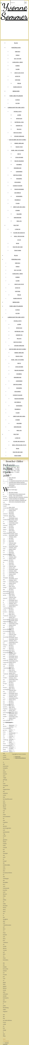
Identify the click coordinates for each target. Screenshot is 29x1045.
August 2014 (12, 662)
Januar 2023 (12, 544)
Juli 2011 (11, 719)
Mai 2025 (11, 513)
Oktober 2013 (12, 678)
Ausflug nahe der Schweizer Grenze (18, 497)
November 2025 (13, 509)
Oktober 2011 (12, 715)
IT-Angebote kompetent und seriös (18, 480)
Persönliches (16, 47)
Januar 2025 (12, 516)
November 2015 (13, 639)
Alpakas (17, 99)
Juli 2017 (11, 608)
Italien (17, 203)
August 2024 (12, 524)
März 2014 (12, 670)
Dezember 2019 (13, 578)
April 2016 (11, 631)
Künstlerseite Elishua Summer (17, 482)
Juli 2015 (11, 645)
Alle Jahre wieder (13, 492)
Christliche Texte (19, 72)
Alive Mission (12, 477)
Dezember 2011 (13, 712)
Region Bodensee (19, 189)
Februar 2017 (12, 616)
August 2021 (12, 558)
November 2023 (13, 535)
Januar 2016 (12, 636)
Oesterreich (17, 192)
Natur (10, 742)
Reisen (11, 745)
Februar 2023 (12, 543)
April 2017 (11, 612)
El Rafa (11, 479)
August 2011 (12, 718)
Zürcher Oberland (19, 136)
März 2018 (12, 595)
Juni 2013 (11, 684)
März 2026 (12, 507)
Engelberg (19, 178)
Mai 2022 (11, 552)
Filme (10, 731)
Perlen (19, 83)
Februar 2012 (12, 709)
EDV (10, 728)
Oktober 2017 (12, 603)
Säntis (19, 154)
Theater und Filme (18, 247)
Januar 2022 (12, 555)
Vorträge (17, 80)
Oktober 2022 (12, 547)
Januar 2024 (12, 532)
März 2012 (12, 707)
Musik (17, 243)
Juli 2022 (11, 550)
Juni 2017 (11, 609)
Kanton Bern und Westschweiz (17, 139)
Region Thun (19, 147)
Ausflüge (11, 726)
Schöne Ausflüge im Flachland (16, 498)
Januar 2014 (12, 673)
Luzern (19, 115)
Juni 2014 (11, 665)
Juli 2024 (11, 526)
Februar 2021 (12, 566)
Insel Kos (19, 221)
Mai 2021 (11, 563)
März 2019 (12, 586)
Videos (11, 751)
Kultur (16, 225)
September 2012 (13, 698)
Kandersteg (19, 125)
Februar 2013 (12, 690)
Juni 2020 (11, 577)
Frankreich (18, 200)
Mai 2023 (11, 541)
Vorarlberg (19, 196)
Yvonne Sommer (6, 1043)
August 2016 (12, 625)
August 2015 (12, 643)
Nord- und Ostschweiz (17, 150)
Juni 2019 (11, 585)
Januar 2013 (12, 692)
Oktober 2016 (12, 622)
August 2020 (12, 574)
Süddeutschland (17, 185)
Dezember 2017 (13, 600)
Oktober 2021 (12, 557)
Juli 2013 (11, 682)
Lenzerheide (19, 171)
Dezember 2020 (13, 569)
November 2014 (13, 657)
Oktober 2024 (12, 521)
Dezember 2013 (13, 674)
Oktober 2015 (12, 640)
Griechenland (17, 217)
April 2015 (11, 650)
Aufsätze (17, 76)
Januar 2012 (12, 710)
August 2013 (12, 681)
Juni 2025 (11, 512)
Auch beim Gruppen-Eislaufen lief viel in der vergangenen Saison (17, 500)
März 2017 (12, 614)
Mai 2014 (11, 667)
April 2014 (11, 668)
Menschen (16, 91)
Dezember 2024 (13, 518)
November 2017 (13, 602)
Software (11, 747)
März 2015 (12, 651)
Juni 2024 (11, 527)
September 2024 (13, 523)
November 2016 (13, 620)
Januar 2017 (12, 617)
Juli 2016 (11, 626)
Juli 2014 (11, 664)
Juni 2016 (11, 628)
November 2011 (13, 713)
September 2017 (13, 605)
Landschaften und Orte (16, 107)
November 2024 (13, 519)
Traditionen (17, 250)
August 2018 (12, 588)
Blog (16, 43)
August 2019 (12, 583)
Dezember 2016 (13, 619)
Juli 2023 (11, 538)
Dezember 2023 (13, 533)
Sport (10, 750)
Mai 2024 (11, 529)
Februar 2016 (12, 634)
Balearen (19, 214)
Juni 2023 (11, 540)
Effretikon (19, 118)
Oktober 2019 (12, 580)
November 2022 (13, 546)
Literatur (17, 229)
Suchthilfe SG (12, 487)
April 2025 (11, 515)
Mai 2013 (11, 685)
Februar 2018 (12, 597)
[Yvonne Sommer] (14, 16)
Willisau (19, 129)
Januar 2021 (12, 567)
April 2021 (11, 564)
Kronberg (19, 164)
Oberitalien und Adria (19, 207)
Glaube (17, 69)
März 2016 (12, 633)
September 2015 (13, 642)
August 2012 (12, 699)
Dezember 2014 (13, 656)
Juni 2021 (11, 561)
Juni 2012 (11, 702)
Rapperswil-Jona (19, 122)
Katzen (18, 103)
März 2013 (12, 688)
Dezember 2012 (13, 693)
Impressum (17, 756)
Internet (11, 736)
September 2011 (13, 716)
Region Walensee (19, 161)
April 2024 (11, 530)
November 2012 (13, 695)
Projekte (11, 744)
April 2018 (11, 594)
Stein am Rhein (19, 157)
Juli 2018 (11, 589)
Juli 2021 (11, 560)
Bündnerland (17, 168)
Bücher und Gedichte (19, 232)
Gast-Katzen (17, 58)
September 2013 (13, 679)
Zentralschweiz (17, 175)
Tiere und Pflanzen (16, 96)
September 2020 (13, 572)
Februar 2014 (12, 671)
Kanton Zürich (18, 132)
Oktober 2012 (12, 696)
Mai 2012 (11, 704)
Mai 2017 (11, 611)
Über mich (17, 51)
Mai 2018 (11, 592)
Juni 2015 (11, 647)
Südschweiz (17, 182)
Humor (11, 734)
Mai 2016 (11, 629)
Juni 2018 (11, 591)
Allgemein (11, 725)
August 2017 (12, 606)
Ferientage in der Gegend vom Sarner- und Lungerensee (17, 494)
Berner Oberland (19, 143)
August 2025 (12, 510)
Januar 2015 (12, 654)
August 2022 (12, 549)
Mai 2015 (11, 648)
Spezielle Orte (17, 111)
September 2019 (13, 581)
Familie (17, 55)
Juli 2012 (11, 701)
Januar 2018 (12, 598)
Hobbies (18, 65)
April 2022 (11, 554)
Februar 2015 (12, 653)
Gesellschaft (12, 733)
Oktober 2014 (12, 659)
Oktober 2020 (12, 571)
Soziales (11, 748)
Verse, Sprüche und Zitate (19, 445)
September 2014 (13, 660)
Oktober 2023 (12, 536)
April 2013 (11, 687)
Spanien (17, 210)
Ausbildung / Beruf (17, 62)
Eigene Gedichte (17, 87)
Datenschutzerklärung (20, 758)
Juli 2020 (11, 575)
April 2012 (11, 705)
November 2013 (13, 676)
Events (11, 730)
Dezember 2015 (13, 637)
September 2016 (13, 623)
